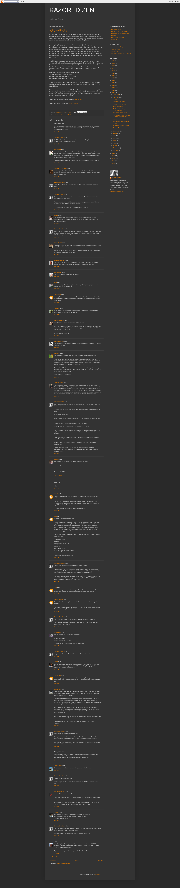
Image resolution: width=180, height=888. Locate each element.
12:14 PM (56, 627)
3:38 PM (56, 303)
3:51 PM (56, 315)
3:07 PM (56, 254)
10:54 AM (56, 144)
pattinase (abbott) (59, 260)
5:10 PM (56, 347)
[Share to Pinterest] (86, 112)
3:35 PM (56, 289)
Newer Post (53, 860)
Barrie (56, 661)
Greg (55, 587)
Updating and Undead (119, 101)
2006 (113, 163)
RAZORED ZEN (71, 10)
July (114, 136)
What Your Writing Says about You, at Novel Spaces (121, 116)
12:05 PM (56, 760)
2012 (113, 90)
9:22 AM (56, 656)
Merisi (56, 215)
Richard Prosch (58, 382)
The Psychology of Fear (119, 104)
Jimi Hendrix (69, 114)
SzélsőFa (56, 812)
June (114, 138)
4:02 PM (56, 335)
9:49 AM (56, 836)
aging (55, 114)
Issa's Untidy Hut (59, 320)
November (116, 97)
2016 (113, 80)
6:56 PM (56, 396)
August (115, 133)
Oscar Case (57, 675)
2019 (113, 73)
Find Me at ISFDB (116, 29)
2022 (113, 66)
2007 (113, 160)
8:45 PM (56, 453)
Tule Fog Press (115, 49)
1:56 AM (56, 557)
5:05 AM (56, 646)
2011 (113, 92)
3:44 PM (56, 820)
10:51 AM (56, 594)
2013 (113, 87)
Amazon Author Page (117, 47)
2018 (113, 75)
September (116, 131)
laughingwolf (57, 632)
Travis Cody (57, 689)
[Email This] (78, 112)
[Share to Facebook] (84, 112)
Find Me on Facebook (117, 37)
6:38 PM (56, 377)
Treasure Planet (117, 128)
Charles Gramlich (59, 137)
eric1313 (56, 353)
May (114, 140)
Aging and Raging (58, 30)
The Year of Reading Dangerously (119, 109)
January (115, 150)
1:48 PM (56, 683)
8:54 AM (56, 853)
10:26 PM (56, 488)
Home (77, 860)
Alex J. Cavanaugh (59, 182)
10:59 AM (56, 611)
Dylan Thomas (73, 103)
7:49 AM (56, 582)
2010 (113, 153)
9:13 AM (56, 746)
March (115, 145)
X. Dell (56, 494)
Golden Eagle (58, 765)
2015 (113, 83)
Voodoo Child (78, 99)
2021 (113, 68)
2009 (113, 156)
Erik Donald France (59, 791)
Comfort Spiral (58, 475)
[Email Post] (74, 112)
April (114, 143)
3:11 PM (56, 266)
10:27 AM (56, 132)
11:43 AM (56, 189)
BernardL (57, 308)
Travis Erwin (57, 272)
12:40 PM (56, 209)
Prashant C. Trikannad (60, 168)
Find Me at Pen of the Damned (120, 31)
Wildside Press (115, 51)
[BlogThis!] (80, 112)
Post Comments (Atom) (63, 863)
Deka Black (57, 294)
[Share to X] (82, 112)
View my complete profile (117, 191)
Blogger (97, 874)
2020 (113, 70)
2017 (113, 78)
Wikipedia (114, 39)
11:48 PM (56, 511)
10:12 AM (56, 670)
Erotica (115, 119)
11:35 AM (56, 177)
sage (55, 282)
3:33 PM (56, 277)
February (116, 148)
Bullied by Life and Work (120, 113)
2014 (113, 85)
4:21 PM (56, 725)
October (115, 99)
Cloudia (56, 459)
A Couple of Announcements (121, 125)
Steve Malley (58, 243)
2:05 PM (56, 223)
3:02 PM (56, 806)
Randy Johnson (58, 599)
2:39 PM (56, 237)
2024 (113, 61)
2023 (113, 63)
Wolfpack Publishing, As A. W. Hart (121, 53)
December (116, 94)
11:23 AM (56, 163)
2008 (113, 158)
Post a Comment (56, 857)
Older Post (100, 860)
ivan (55, 516)
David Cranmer (58, 341)
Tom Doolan (57, 149)
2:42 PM (56, 770)
